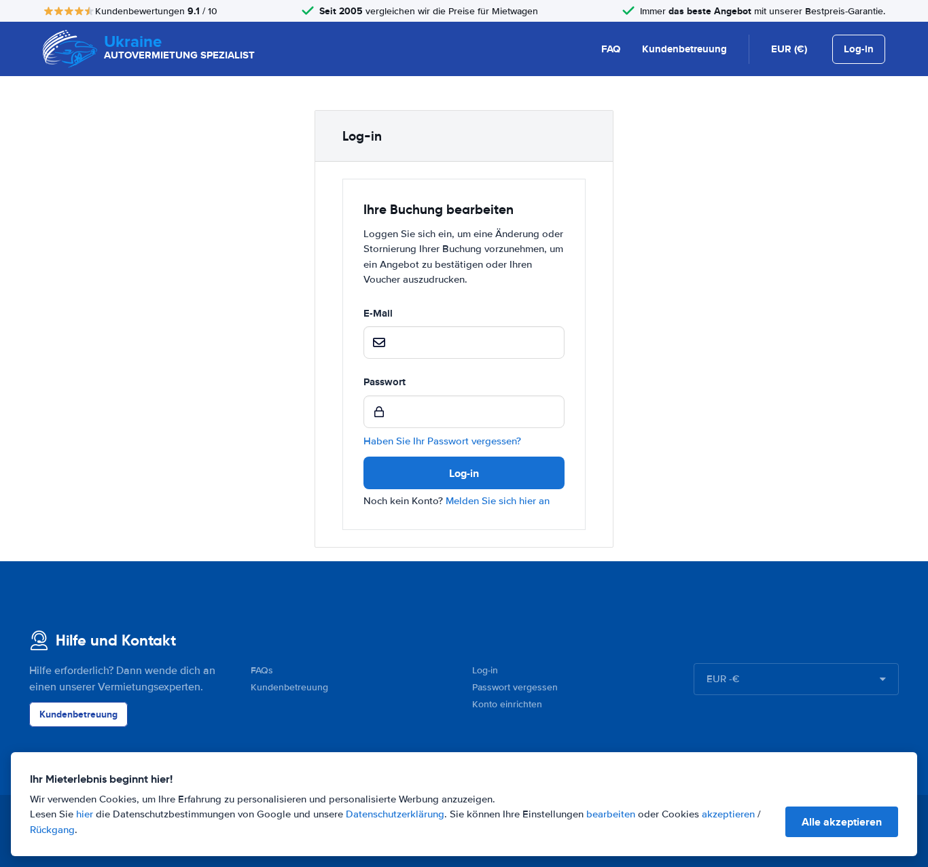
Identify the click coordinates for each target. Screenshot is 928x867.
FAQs (262, 670)
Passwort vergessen (515, 687)
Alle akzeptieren (842, 822)
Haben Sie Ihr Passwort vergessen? (442, 441)
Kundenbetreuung (684, 48)
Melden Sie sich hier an (498, 501)
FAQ (610, 48)
